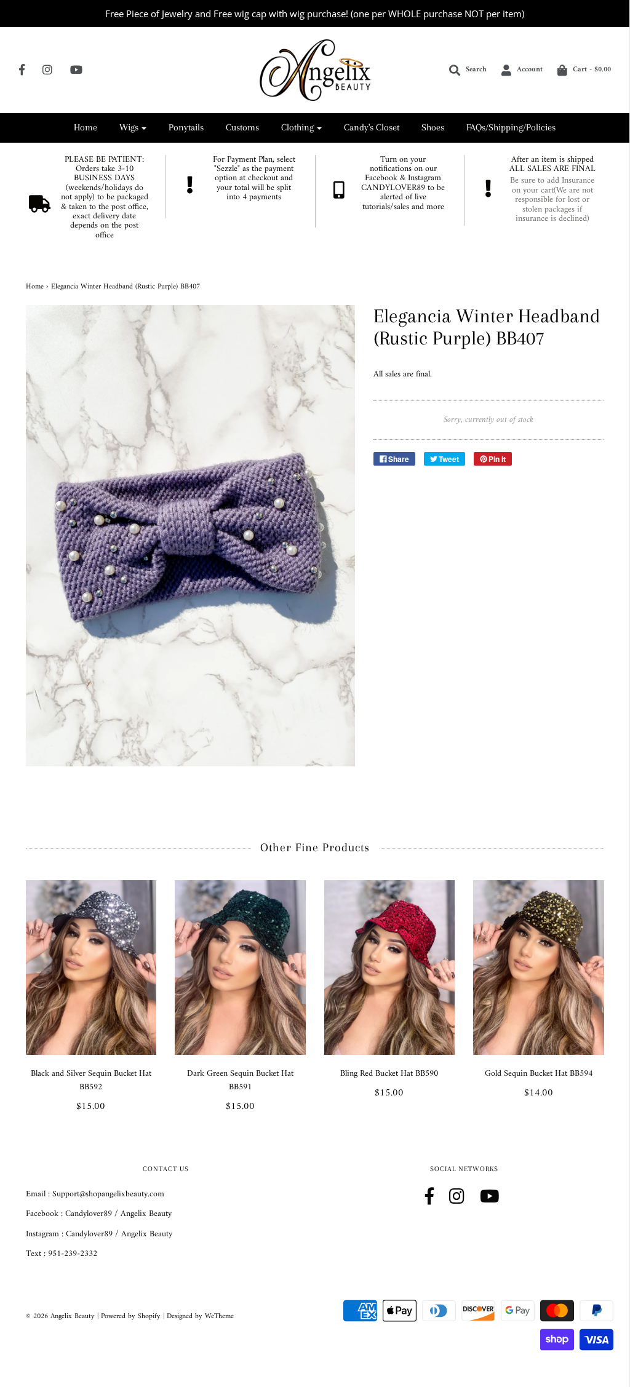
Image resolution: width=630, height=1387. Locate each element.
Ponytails (186, 127)
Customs (242, 127)
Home (85, 127)
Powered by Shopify (131, 1316)
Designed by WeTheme (200, 1316)
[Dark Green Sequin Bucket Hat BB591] (240, 967)
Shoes (432, 127)
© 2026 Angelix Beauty (60, 1316)
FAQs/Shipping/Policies (511, 127)
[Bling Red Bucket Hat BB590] (389, 967)
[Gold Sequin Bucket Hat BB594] (538, 967)
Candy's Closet (371, 127)
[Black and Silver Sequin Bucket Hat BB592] (91, 967)
